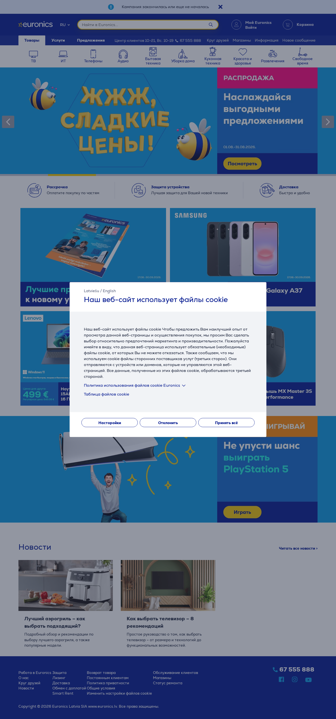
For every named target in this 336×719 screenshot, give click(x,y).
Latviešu (91, 290)
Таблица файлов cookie (106, 394)
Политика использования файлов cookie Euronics (132, 385)
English (109, 290)
